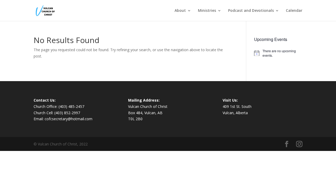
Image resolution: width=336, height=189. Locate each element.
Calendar (294, 11)
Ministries (207, 11)
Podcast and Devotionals (251, 11)
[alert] (278, 53)
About (180, 11)
